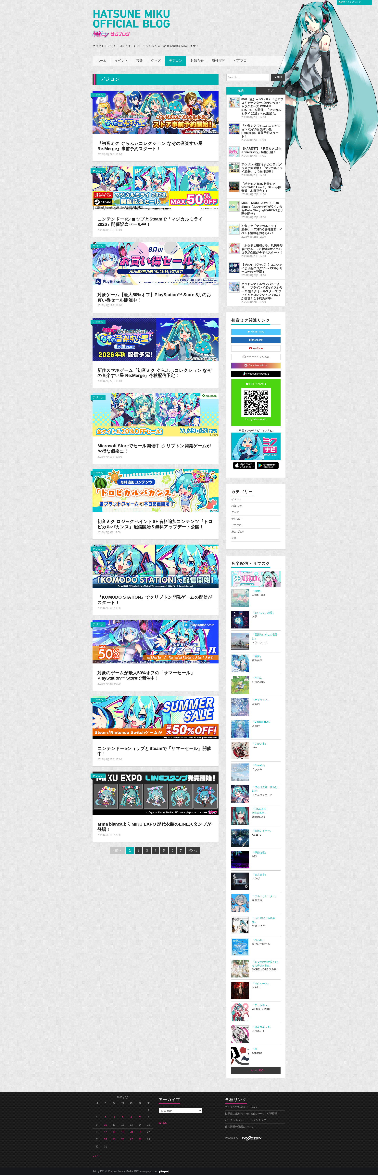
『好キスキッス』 (262, 1027)
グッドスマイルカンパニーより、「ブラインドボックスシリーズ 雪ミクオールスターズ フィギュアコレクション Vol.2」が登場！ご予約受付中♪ (262, 291)
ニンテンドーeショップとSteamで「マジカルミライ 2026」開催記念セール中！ (150, 222)
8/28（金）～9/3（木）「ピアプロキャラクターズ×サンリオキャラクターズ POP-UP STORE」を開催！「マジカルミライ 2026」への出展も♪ (262, 106)
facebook (257, 340)
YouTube (257, 348)
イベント (121, 60)
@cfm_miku (257, 331)
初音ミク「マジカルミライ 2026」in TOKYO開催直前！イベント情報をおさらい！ (261, 229)
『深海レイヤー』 (262, 831)
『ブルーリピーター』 (265, 896)
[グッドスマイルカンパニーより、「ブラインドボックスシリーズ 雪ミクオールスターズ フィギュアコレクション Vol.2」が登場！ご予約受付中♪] (234, 287)
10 (105, 1125)
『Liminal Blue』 (261, 721)
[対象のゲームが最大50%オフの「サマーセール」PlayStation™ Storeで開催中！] (156, 641)
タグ (270, 90)
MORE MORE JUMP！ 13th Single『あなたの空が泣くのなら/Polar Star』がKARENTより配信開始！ (262, 208)
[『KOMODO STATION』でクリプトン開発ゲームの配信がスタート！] (156, 566)
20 (131, 1132)
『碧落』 (257, 656)
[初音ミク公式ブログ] (131, 24)
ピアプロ (240, 60)
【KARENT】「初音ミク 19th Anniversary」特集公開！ (261, 150)
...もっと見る (256, 1070)
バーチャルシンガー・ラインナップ (245, 1120)
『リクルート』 (261, 983)
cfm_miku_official (257, 365)
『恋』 (256, 1049)
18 (114, 1132)
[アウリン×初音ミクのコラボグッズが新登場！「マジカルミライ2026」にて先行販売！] (234, 168)
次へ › (193, 850)
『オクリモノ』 (261, 700)
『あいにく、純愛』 (263, 612)
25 (114, 1139)
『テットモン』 (261, 1005)
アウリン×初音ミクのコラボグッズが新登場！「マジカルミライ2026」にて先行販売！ (262, 168)
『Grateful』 (259, 765)
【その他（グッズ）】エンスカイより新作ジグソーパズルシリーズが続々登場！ (262, 268)
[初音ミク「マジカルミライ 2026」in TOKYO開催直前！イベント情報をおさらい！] (234, 229)
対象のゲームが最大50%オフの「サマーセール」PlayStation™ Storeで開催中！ (146, 675)
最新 (241, 90)
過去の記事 (237, 531)
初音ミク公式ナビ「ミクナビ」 (256, 430)
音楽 (139, 60)
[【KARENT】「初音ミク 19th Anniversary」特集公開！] (234, 152)
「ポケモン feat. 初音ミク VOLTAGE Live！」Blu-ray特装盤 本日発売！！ (261, 187)
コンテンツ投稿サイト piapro (241, 1107)
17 (105, 1132)
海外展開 (218, 60)
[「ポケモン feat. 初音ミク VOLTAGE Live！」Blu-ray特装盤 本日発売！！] (234, 187)
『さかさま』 (259, 743)
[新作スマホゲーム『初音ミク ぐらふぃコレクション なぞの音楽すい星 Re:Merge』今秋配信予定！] (156, 339)
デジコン (175, 60)
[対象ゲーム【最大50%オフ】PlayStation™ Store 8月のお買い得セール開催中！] (156, 263)
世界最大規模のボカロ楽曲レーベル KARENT (251, 1113)
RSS (164, 1123)
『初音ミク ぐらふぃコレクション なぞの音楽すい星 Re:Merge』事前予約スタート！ (150, 146)
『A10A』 (257, 678)
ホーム (101, 60)
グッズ (156, 60)
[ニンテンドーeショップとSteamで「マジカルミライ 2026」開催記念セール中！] (156, 187)
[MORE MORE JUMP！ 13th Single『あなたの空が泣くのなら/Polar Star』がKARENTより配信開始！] (234, 206)
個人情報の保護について (239, 1126)
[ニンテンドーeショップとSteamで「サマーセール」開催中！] (156, 717)
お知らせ (197, 60)
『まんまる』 (259, 874)
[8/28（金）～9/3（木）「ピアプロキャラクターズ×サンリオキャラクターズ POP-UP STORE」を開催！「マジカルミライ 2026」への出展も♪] (234, 102)
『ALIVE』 (258, 940)
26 (122, 1139)
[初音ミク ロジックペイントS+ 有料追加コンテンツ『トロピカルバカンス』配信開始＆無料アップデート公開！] (156, 490)
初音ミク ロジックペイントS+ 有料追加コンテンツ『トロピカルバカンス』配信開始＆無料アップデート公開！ (155, 524)
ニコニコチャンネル (258, 357)
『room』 (257, 591)
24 (105, 1139)
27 (131, 1139)
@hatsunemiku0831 (257, 373)
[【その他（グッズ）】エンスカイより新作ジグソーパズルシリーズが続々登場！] (234, 268)
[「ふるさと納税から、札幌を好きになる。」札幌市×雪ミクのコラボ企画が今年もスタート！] (234, 248)
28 (140, 1139)
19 (122, 1132)
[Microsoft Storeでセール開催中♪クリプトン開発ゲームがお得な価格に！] (156, 414)
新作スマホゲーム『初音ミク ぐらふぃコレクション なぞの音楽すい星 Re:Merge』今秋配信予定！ (154, 373)
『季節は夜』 (259, 852)
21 (140, 1132)
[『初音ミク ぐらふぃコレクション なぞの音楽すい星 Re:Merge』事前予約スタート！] (156, 112)
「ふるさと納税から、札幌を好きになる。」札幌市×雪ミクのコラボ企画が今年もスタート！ (262, 248)
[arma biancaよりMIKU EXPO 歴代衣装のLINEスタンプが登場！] (156, 793)
